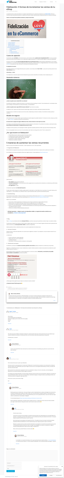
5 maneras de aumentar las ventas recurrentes (15, 47)
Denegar (51, 475)
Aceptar (43, 475)
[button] (62, 466)
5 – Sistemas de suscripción (14, 52)
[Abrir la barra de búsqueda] (56, 1)
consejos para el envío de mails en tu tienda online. (39, 197)
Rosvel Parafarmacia (44, 152)
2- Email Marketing (12, 49)
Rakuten (8, 64)
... (54, 299)
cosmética (12, 119)
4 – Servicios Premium (13, 51)
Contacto (51, 1)
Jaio (10, 357)
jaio (15, 408)
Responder (9, 323)
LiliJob (10, 328)
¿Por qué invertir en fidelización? (13, 46)
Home (36, 1)
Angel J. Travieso (12, 311)
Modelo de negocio (11, 44)
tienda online (47, 13)
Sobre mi (16, 476)
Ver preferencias (59, 475)
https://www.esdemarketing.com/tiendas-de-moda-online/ (31, 398)
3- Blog (10, 50)
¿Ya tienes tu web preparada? (19, 212)
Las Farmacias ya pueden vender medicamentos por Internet (17, 289)
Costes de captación (11, 42)
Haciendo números (11, 43)
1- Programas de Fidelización (14, 48)
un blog (10, 221)
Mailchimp (42, 195)
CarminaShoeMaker (52, 440)
